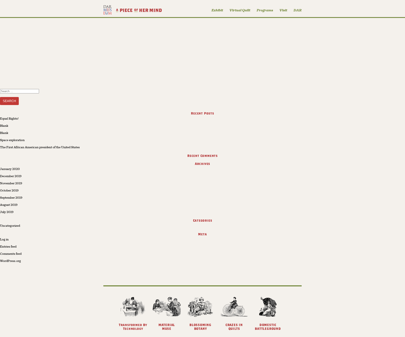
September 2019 (11, 198)
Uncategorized (10, 226)
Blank (4, 126)
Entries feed (8, 246)
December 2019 (11, 176)
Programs (265, 10)
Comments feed (11, 254)
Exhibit (217, 10)
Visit (283, 10)
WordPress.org (10, 261)
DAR (298, 10)
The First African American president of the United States (40, 147)
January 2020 (10, 169)
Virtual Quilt (240, 10)
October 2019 (9, 190)
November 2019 (11, 183)
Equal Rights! (9, 118)
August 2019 (9, 205)
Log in (4, 239)
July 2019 (7, 212)
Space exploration (12, 140)
